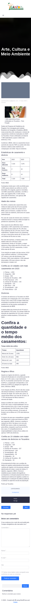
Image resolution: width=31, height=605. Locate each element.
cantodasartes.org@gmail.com (9, 100)
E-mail (3, 558)
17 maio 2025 (23, 100)
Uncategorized (15, 492)
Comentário (5, 527)
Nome (3, 550)
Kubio (15, 602)
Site (2, 565)
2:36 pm (3, 102)
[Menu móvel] (3, 15)
